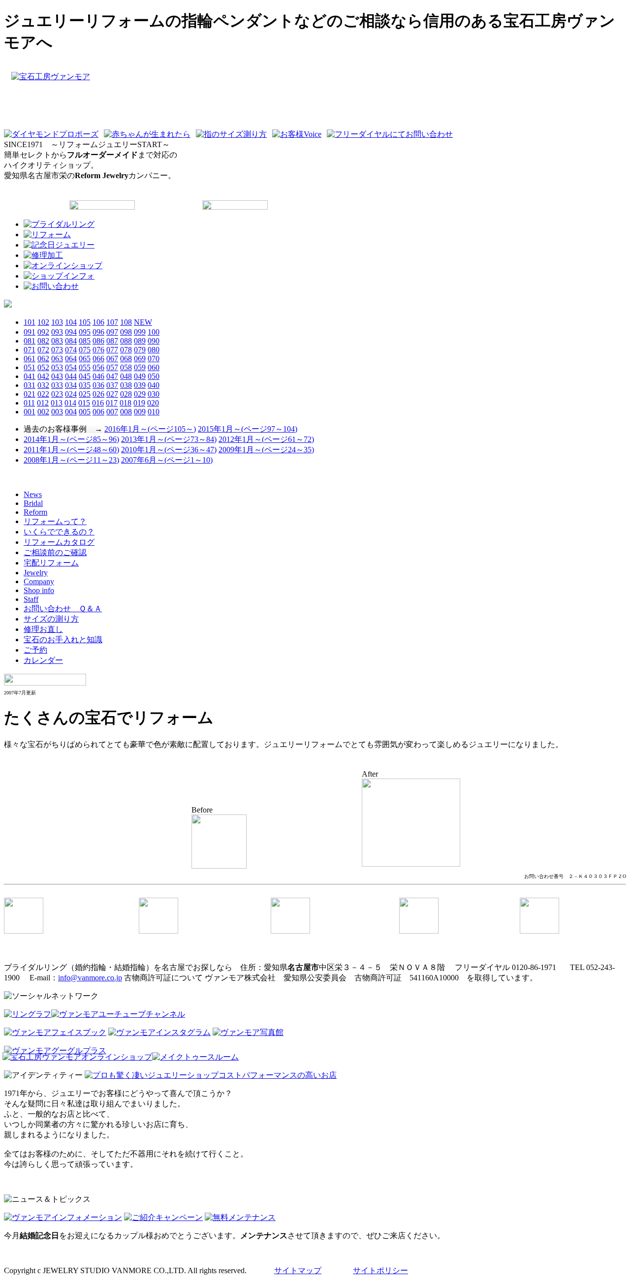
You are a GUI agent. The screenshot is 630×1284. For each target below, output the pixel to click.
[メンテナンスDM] (240, 1217)
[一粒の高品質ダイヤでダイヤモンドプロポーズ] (53, 134)
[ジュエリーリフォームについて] (47, 234)
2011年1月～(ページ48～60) (71, 449)
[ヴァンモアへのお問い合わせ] (51, 286)
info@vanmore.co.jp (90, 977)
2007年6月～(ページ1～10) (167, 460)
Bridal (33, 503)
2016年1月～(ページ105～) (150, 429)
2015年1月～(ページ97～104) (247, 429)
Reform (35, 512)
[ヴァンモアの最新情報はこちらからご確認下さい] (63, 1217)
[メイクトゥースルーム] (195, 1057)
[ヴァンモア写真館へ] (248, 1032)
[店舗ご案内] (59, 276)
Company (39, 581)
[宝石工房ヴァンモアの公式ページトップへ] (315, 96)
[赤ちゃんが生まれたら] (149, 134)
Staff (31, 599)
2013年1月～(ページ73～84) (169, 439)
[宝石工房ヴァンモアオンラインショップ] (77, 1057)
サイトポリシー (380, 1270)
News (33, 494)
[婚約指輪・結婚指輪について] (59, 224)
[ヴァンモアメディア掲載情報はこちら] (63, 265)
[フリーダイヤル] (391, 134)
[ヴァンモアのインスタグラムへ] (159, 1032)
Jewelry (36, 572)
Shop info (39, 590)
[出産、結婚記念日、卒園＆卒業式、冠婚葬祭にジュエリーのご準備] (59, 245)
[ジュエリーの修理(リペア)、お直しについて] (43, 255)
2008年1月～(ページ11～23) (71, 460)
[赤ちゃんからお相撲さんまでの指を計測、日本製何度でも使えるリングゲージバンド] (233, 134)
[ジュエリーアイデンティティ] (211, 1075)
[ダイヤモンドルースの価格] (8, 305)
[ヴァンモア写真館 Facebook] (55, 1032)
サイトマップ (297, 1270)
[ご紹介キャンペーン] (163, 1217)
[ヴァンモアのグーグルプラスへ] (55, 1050)
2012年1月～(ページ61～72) (266, 439)
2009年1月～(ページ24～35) (266, 449)
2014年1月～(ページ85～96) (71, 439)
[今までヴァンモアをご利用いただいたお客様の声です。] (298, 134)
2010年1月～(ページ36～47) (169, 449)
